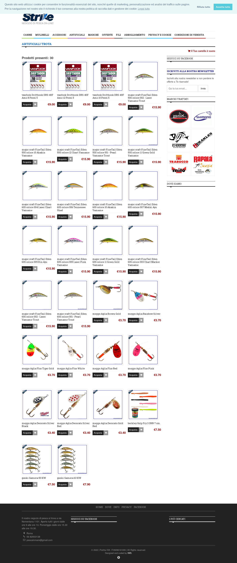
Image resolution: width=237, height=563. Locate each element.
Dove (108, 507)
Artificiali (77, 34)
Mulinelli (42, 34)
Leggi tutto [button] (144, 8)
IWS (130, 552)
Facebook (140, 507)
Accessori (59, 34)
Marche (93, 34)
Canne (27, 34)
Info (116, 507)
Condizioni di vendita (189, 34)
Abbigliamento (134, 34)
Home (99, 507)
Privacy (127, 507)
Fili (118, 34)
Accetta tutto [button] (223, 7)
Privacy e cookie (159, 34)
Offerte (107, 34)
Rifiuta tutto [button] (203, 7)
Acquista (27, 104)
